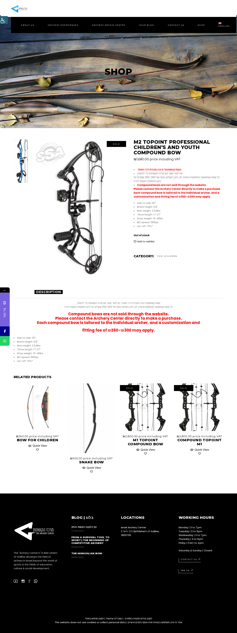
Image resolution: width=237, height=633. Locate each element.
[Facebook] (5, 331)
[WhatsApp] (5, 341)
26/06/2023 (77, 547)
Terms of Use (114, 618)
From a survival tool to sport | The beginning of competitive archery (90, 540)
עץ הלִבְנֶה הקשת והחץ (84, 526)
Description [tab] (48, 292)
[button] (144, 241)
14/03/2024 (77, 531)
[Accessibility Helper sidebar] (4, 20)
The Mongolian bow (86, 553)
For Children (167, 256)
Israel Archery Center (133, 527)
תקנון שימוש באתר (94, 618)
